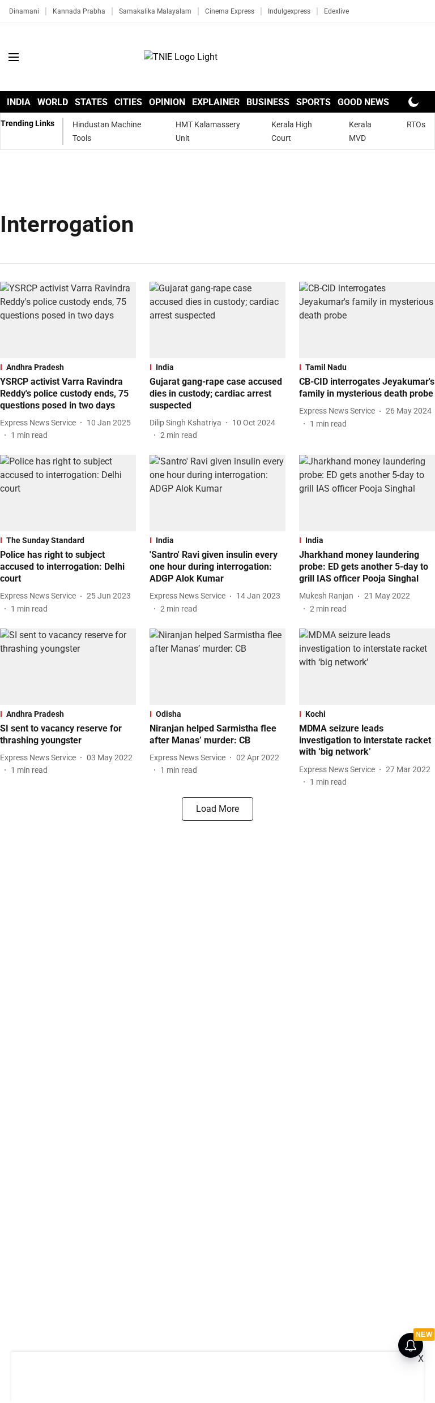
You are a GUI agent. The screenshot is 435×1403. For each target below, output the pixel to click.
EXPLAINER (216, 102)
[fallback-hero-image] (68, 320)
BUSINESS (267, 102)
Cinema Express (229, 11)
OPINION (167, 102)
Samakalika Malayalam (155, 11)
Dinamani (24, 11)
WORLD (52, 102)
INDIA (19, 102)
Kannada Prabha (79, 11)
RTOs (416, 124)
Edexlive (336, 11)
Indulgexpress (289, 11)
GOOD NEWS (363, 102)
